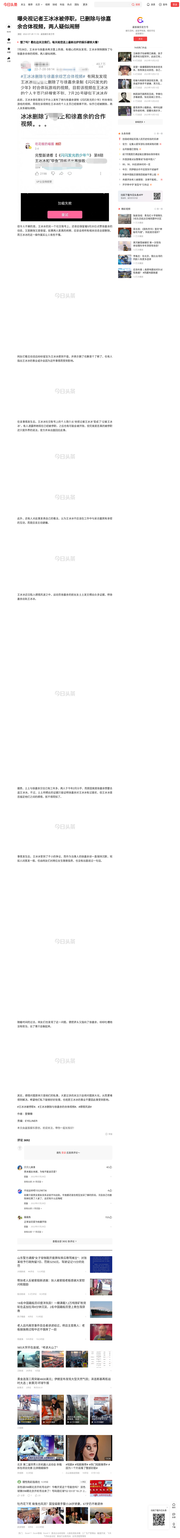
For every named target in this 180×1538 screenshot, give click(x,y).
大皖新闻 (21, 1271)
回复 (26, 1176)
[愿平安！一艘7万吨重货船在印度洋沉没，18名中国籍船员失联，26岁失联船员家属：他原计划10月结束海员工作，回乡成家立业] (101, 1410)
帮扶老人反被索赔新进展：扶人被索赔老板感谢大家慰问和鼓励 (51, 1282)
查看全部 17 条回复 (32, 1231)
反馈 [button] (174, 1517)
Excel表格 (37, 1533)
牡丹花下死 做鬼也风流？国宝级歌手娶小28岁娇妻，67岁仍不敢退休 (60, 1504)
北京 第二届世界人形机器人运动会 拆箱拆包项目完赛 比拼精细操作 (39, 1466)
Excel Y (46, 1533)
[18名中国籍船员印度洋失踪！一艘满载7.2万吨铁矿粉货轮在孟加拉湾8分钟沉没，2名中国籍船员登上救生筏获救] (101, 1309)
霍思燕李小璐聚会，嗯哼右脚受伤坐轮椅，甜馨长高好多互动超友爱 (147, 109)
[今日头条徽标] (10, 4)
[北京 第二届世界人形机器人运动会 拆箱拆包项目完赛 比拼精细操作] (40, 1448)
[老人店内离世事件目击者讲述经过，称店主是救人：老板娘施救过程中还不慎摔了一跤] (101, 1332)
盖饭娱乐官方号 (47, 34)
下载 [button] (173, 1524)
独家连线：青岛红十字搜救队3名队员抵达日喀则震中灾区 (147, 217)
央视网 (20, 1473)
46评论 (31, 1271)
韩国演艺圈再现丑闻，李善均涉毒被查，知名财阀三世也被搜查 (147, 95)
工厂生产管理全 (89, 1533)
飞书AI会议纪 (49, 1536)
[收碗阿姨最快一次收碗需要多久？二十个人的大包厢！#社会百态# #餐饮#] (53, 1410)
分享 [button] (9, 61)
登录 (175, 4)
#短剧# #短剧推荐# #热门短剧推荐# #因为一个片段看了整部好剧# (88, 1466)
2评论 (28, 1387)
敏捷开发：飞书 (104, 1533)
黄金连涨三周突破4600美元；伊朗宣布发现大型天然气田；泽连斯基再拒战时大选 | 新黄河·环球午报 (64, 1381)
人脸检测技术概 (73, 1533)
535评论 (29, 1339)
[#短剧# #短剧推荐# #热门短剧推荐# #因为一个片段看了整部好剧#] (89, 1448)
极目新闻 (21, 1294)
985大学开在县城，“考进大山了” (37, 1347)
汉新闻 (20, 1370)
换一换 (160, 133)
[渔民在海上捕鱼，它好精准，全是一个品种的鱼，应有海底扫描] (77, 1410)
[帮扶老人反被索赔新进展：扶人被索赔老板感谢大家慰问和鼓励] (101, 1287)
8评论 (30, 1316)
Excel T (28, 1533)
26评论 (29, 1370)
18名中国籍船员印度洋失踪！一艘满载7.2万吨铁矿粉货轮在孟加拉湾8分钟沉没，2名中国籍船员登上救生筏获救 (51, 1307)
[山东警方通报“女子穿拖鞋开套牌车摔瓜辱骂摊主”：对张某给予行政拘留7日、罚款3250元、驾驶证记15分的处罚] (101, 1264)
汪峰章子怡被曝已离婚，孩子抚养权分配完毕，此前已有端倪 (147, 55)
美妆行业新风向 (64, 1536)
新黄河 (20, 1387)
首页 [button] (174, 1507)
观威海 (20, 1339)
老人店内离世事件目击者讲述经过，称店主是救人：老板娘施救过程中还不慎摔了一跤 (51, 1327)
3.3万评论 (32, 1294)
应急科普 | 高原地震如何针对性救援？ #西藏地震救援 (148, 271)
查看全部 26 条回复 (32, 1181)
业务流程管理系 (79, 1536)
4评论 (30, 1527)
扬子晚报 (21, 1316)
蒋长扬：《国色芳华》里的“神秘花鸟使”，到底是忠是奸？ (147, 230)
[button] (23, 4)
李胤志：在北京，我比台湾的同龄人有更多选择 (147, 258)
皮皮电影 (21, 1527)
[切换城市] (41, 4)
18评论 (85, 1473)
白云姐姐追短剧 (72, 1473)
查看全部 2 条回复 (32, 1208)
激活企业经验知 (58, 1533)
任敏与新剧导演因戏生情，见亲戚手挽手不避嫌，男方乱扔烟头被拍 (147, 82)
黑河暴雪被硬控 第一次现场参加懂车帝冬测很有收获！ (147, 244)
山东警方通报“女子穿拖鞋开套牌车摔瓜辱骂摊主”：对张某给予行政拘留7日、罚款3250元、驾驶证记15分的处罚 (52, 1262)
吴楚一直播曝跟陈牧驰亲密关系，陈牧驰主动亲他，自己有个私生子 (147, 68)
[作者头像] (140, 20)
